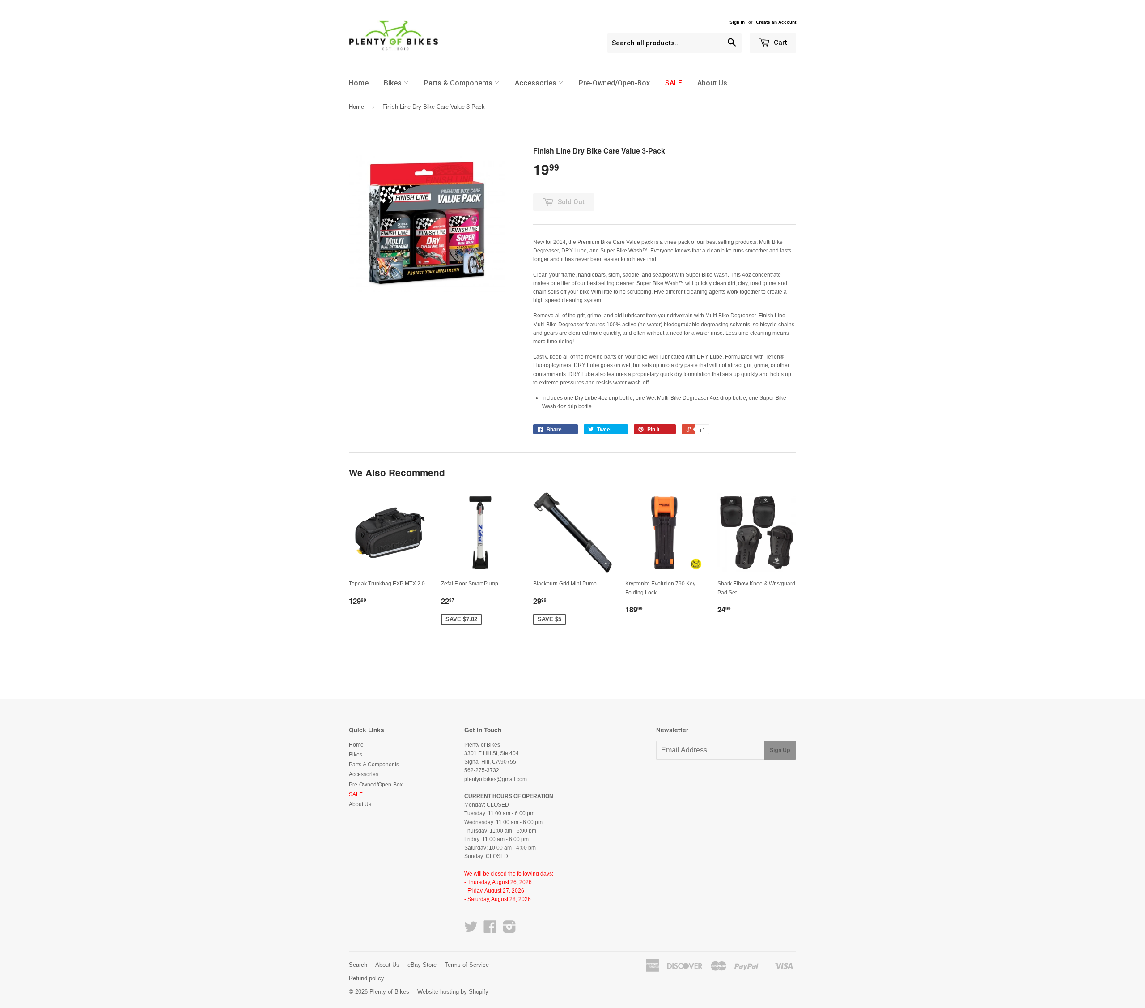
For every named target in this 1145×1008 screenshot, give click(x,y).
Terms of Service (467, 964)
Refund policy (366, 978)
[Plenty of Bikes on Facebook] (490, 930)
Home (359, 83)
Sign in (737, 22)
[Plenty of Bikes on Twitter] (471, 930)
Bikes (393, 83)
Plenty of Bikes (389, 991)
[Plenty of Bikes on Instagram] (509, 930)
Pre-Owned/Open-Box (614, 83)
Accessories (536, 83)
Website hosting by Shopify (452, 991)
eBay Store (422, 964)
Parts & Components (459, 83)
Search (358, 964)
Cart (779, 42)
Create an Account (776, 22)
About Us (712, 83)
